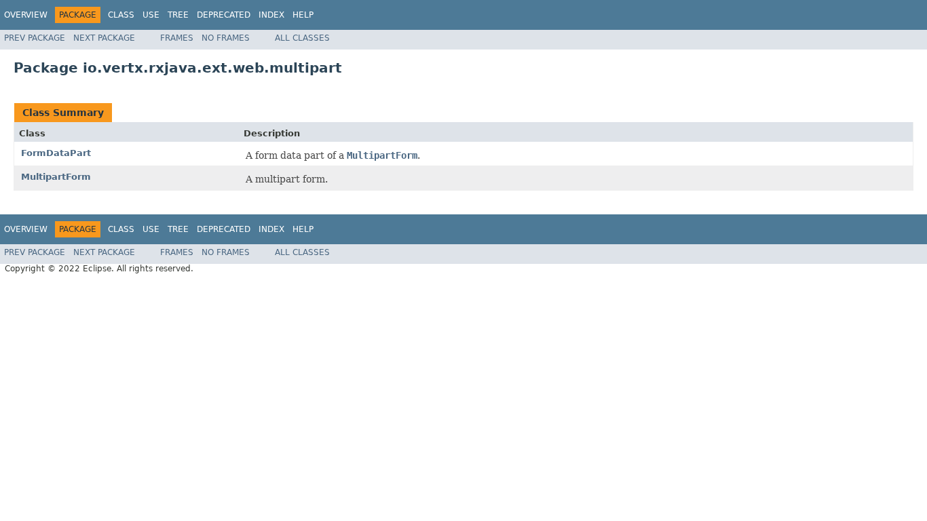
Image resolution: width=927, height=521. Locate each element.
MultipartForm (56, 177)
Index (271, 15)
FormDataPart (56, 153)
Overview (26, 15)
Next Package (104, 38)
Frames (176, 38)
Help (303, 15)
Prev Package (34, 38)
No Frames (226, 38)
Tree (178, 15)
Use (151, 15)
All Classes (302, 38)
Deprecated (223, 15)
